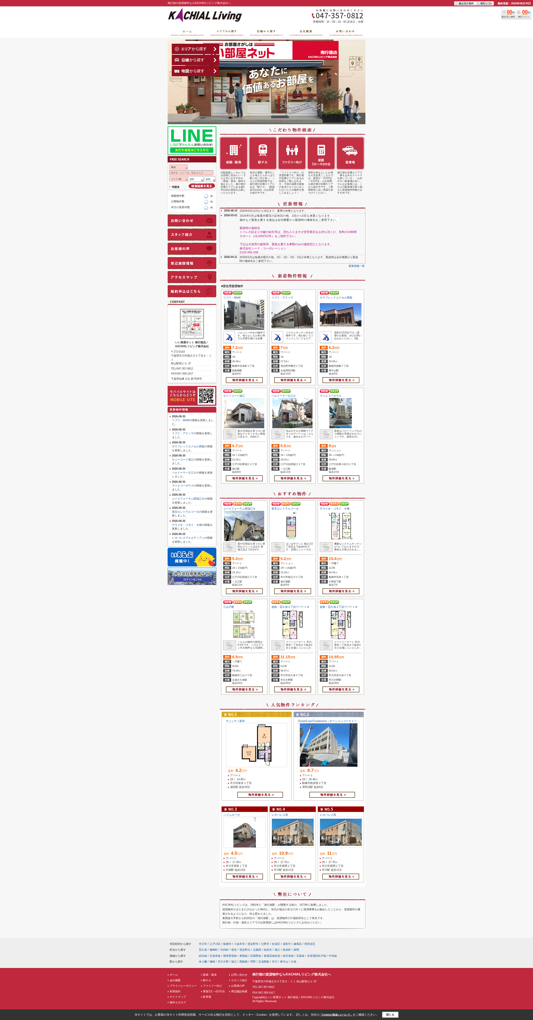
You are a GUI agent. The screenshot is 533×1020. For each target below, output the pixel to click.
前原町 (287, 949)
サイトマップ (178, 996)
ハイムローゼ (232, 814)
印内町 (224, 949)
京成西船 (263, 961)
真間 (296, 949)
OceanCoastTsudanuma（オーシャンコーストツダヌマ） (332, 721)
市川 (274, 961)
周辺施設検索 (239, 991)
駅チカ (207, 980)
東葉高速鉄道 (272, 955)
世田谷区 (309, 943)
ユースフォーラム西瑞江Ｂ (239, 508)
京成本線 (215, 955)
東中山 (284, 961)
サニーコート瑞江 (234, 395)
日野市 (265, 943)
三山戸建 (228, 606)
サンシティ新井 (235, 721)
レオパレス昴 (280, 814)
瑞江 (277, 949)
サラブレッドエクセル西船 (336, 297)
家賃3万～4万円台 (214, 991)
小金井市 (239, 943)
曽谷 (234, 949)
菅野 (253, 961)
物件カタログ (178, 1002)
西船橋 (243, 961)
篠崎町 (214, 949)
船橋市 (227, 943)
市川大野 (223, 961)
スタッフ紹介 (239, 980)
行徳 (293, 961)
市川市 (203, 943)
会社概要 (175, 980)
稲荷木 (268, 949)
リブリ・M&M (231, 297)
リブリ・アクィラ (282, 297)
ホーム (174, 974)
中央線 (333, 955)
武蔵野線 (255, 955)
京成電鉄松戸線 (316, 955)
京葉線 (300, 955)
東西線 (243, 955)
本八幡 (203, 961)
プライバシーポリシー (183, 985)
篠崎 (212, 961)
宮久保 (203, 949)
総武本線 (288, 955)
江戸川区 (215, 943)
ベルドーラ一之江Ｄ (283, 395)
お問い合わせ (239, 974)
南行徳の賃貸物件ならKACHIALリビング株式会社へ (291, 974)
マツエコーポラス (330, 395)
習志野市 (253, 943)
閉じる (390, 1014)
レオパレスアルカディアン (188, 537)
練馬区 (298, 943)
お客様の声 (238, 985)
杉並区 (276, 943)
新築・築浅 (210, 974)
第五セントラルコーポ (285, 508)
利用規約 (175, 991)
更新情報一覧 (357, 265)
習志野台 (244, 949)
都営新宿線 (230, 955)
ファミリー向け (212, 985)
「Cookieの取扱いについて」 (336, 1014)
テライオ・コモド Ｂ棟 (335, 508)
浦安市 (287, 943)
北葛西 (257, 949)
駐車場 (207, 996)
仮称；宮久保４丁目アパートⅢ (290, 606)
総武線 (203, 955)
